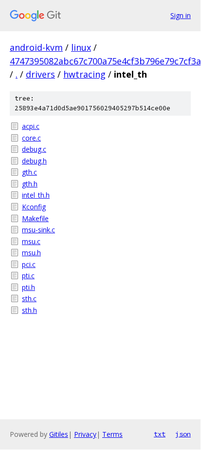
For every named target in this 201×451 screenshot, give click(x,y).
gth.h (29, 183)
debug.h (34, 160)
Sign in (180, 15)
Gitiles (58, 434)
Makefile (35, 218)
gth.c (29, 172)
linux (81, 47)
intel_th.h (36, 195)
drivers (40, 74)
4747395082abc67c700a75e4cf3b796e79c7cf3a (105, 61)
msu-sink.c (38, 229)
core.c (31, 138)
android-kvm (36, 47)
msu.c (31, 241)
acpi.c (30, 126)
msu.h (31, 252)
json (183, 434)
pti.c (28, 275)
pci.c (29, 264)
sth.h (29, 310)
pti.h (28, 287)
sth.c (29, 298)
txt (159, 434)
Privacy (85, 434)
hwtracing (84, 74)
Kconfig (34, 206)
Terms (112, 434)
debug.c (34, 149)
